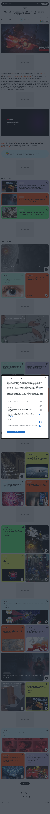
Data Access (25, 435)
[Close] (46, 378)
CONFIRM (16, 431)
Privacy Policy (32, 435)
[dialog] (25, 407)
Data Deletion (18, 435)
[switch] (40, 401)
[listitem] (25, 399)
